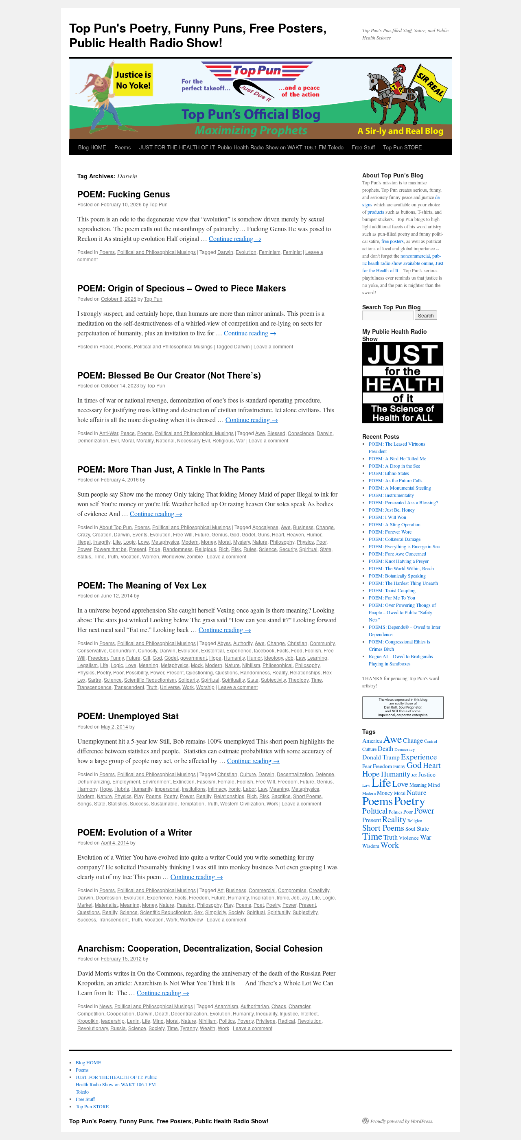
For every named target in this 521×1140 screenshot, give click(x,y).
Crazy (83, 534)
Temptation (192, 803)
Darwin (225, 251)
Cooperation (120, 1013)
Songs (84, 803)
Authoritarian (255, 1005)
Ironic (234, 788)
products (376, 211)
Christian (297, 642)
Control (430, 741)
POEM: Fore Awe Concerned (397, 553)
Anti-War (108, 432)
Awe (260, 432)
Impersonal (167, 788)
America (372, 740)
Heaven (295, 534)
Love (143, 541)
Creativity (319, 889)
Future (202, 534)
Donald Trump (381, 757)
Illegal (84, 541)
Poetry (104, 672)
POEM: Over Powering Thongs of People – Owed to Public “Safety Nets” (402, 612)
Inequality (266, 1013)
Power (84, 548)
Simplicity (215, 911)
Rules (249, 548)
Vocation (130, 556)
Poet (259, 904)
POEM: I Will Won (387, 517)
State (325, 548)
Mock (197, 664)
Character (299, 1005)
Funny (117, 657)
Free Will (183, 534)
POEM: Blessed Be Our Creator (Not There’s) (169, 375)
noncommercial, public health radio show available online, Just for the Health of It (402, 263)
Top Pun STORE (402, 147)
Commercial (262, 889)
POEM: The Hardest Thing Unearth (403, 583)
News (105, 1005)
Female (226, 781)
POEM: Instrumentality (391, 495)
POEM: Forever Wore (390, 531)
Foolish (313, 650)
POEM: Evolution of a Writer (134, 832)
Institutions (194, 788)
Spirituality (233, 679)
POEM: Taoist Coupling (392, 590)
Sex (198, 911)
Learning (317, 657)
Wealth (207, 1027)
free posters (392, 241)
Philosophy (282, 541)
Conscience (301, 432)
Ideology (273, 657)
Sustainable (164, 803)
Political (374, 810)
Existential (212, 650)
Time (99, 556)
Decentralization (295, 773)
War (240, 440)
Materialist (106, 904)
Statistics (117, 803)
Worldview (173, 556)
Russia (118, 1027)
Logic (129, 541)
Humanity (234, 657)
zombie (195, 556)
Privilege (266, 1020)
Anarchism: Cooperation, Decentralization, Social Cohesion (200, 948)
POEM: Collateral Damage (394, 539)
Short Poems (307, 795)
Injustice (289, 1013)
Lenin (133, 1020)
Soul (410, 828)
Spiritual (308, 548)
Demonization (92, 440)
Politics (227, 1020)
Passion (186, 904)
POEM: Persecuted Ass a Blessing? (403, 502)
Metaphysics (165, 541)
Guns (263, 534)
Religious (223, 440)
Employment (126, 781)
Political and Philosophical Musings (156, 251)
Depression (108, 897)
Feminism (269, 251)
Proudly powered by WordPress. (401, 1121)
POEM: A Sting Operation (394, 524)
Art (220, 889)
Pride (154, 548)
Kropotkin (88, 1020)
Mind (158, 1020)
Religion (414, 820)
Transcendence (94, 686)
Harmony (87, 788)
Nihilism (251, 664)
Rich (224, 548)
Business (303, 526)
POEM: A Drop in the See (394, 465)
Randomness (178, 548)
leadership (113, 1020)
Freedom (98, 657)
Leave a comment (273, 346)
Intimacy (217, 788)
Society (236, 911)
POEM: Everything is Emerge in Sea (404, 546)
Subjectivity (273, 679)
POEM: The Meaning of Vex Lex (142, 585)
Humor (313, 534)
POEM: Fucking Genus (123, 194)
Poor (321, 541)
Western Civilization (242, 803)
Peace (106, 346)
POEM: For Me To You (392, 597)
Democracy (404, 749)
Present (137, 548)
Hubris (121, 788)
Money (208, 541)
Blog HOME (92, 147)
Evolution (246, 251)
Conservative (92, 650)
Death (162, 1013)
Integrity (101, 541)
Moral (127, 440)
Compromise (292, 889)
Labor (249, 788)
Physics (305, 541)
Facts (283, 650)
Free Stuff (363, 147)
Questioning (199, 672)
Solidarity (188, 679)
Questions (226, 672)
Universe (170, 686)
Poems (122, 147)
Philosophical (278, 664)
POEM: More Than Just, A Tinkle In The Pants (171, 469)
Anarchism (226, 1005)
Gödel (248, 534)
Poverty (245, 1020)
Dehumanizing (93, 781)
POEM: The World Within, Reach (401, 568)
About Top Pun (115, 526)
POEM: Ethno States (389, 473)
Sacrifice (281, 795)
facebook (264, 650)
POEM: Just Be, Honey (392, 509)
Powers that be (110, 548)
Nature (259, 541)
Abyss (224, 642)
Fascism (206, 781)
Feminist (292, 251)
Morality (144, 440)
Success (139, 803)
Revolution (310, 1020)
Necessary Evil (193, 440)
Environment (156, 781)
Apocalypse (265, 526)
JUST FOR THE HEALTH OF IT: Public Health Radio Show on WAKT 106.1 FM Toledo (241, 147)
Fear (367, 766)
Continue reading (235, 238)
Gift (146, 657)
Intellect (308, 1013)
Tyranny (188, 1027)
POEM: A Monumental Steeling (400, 487)
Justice (427, 774)
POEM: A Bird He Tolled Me (397, 458)
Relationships (305, 672)
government (193, 657)
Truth (112, 556)
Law (300, 657)
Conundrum (122, 650)
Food (296, 650)
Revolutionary (92, 1027)
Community (322, 642)
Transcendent (129, 686)
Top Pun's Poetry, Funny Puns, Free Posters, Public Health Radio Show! (197, 35)
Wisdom (370, 845)
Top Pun (158, 204)
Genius (220, 534)
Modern (190, 541)
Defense (324, 773)
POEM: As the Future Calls (395, 480)
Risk (236, 548)
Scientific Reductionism (150, 679)
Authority (242, 642)
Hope (215, 657)
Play (138, 795)
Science (268, 548)
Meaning (148, 664)
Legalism (87, 664)
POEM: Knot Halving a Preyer (399, 561)
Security (288, 548)
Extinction (184, 781)
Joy (305, 897)
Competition (90, 1013)
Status (84, 556)
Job (289, 657)
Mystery (241, 541)
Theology (298, 679)
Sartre (94, 679)
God (234, 534)
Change (325, 526)
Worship (205, 686)
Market (84, 904)
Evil (115, 440)
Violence (409, 837)
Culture (248, 773)
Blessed (276, 432)
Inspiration (262, 897)
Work (188, 686)
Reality (279, 672)
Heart (278, 534)
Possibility (137, 672)
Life (117, 541)
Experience (239, 650)
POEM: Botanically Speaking (397, 575)
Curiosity (147, 650)
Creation (102, 534)
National (165, 440)
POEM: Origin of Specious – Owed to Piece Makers (181, 288)
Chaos (278, 1005)
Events (139, 534)
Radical (286, 1020)
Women (150, 556)
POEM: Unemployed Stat (128, 715)
